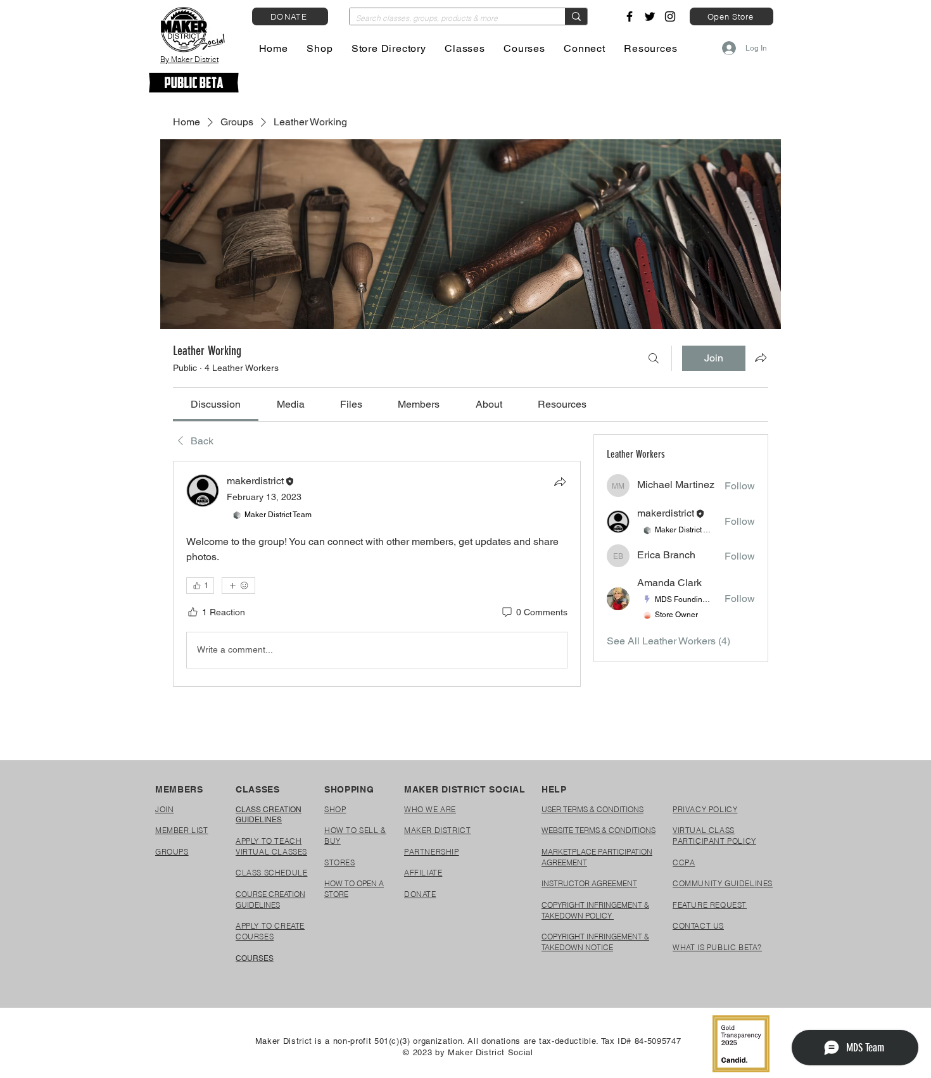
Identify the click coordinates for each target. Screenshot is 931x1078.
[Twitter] (650, 16)
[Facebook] (629, 16)
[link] (216, 404)
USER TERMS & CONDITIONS (592, 809)
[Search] (653, 358)
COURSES (255, 958)
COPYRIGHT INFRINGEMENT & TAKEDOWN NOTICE (595, 942)
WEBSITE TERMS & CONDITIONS (599, 830)
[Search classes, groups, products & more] (576, 16)
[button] (320, 48)
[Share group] (760, 357)
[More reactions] (238, 585)
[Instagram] (670, 16)
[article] (377, 573)
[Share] (559, 481)
